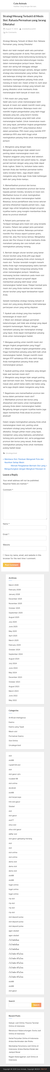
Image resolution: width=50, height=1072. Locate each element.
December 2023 (15, 677)
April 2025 (13, 636)
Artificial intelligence (17, 718)
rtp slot (12, 898)
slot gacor (13, 815)
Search (12, 1001)
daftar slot (13, 834)
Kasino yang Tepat (16, 727)
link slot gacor (14, 802)
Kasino (11, 722)
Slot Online (13, 741)
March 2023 (14, 691)
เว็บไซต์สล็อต (14, 940)
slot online (13, 783)
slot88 (11, 760)
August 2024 (14, 659)
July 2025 (13, 622)
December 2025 (15, 599)
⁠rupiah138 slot (14, 765)
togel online (13, 885)
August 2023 (14, 686)
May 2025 (13, 631)
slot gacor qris (14, 774)
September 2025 (16, 613)
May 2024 (13, 672)
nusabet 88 (13, 779)
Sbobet (12, 806)
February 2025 (15, 645)
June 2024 (13, 668)
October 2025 (14, 608)
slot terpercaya (15, 797)
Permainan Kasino (16, 736)
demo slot (13, 862)
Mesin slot (13, 731)
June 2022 (13, 696)
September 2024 (16, 654)
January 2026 (14, 594)
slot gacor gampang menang (20, 839)
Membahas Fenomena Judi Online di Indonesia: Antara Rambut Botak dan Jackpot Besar (23, 1049)
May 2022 (13, 700)
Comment (8, 490)
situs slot (12, 825)
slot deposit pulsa (16, 917)
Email (6, 534)
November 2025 (15, 603)
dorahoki (12, 788)
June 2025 (13, 626)
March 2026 (13, 585)
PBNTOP (44, 1069)
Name (6, 524)
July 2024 (13, 663)
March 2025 (13, 640)
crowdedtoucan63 (29, 29)
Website (6, 545)
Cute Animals (20, 3)
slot (10, 756)
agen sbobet (14, 931)
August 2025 (14, 617)
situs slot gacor (15, 829)
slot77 (11, 820)
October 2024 (14, 649)
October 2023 (14, 682)
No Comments (11, 32)
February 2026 (15, 590)
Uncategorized (11, 453)
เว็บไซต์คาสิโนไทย (16, 954)
